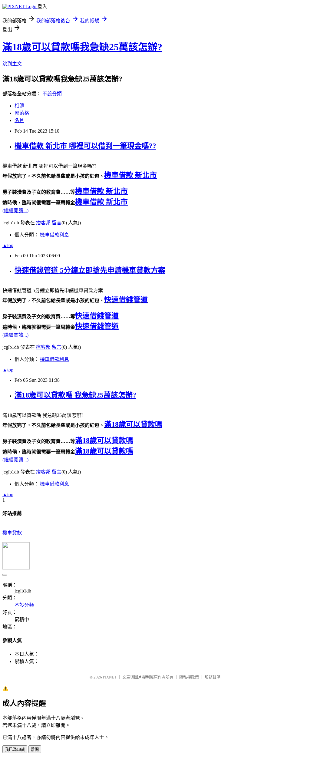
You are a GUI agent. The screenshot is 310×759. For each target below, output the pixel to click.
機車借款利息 (54, 234)
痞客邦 (43, 222)
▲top (7, 245)
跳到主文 (12, 63)
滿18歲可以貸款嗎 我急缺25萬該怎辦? (75, 395)
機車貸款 (12, 532)
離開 (35, 749)
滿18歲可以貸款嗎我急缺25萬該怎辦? (82, 46)
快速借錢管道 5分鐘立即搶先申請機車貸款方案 (90, 270)
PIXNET (110, 677)
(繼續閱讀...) (15, 210)
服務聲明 (212, 677)
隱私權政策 (189, 677)
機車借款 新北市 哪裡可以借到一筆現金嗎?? (85, 146)
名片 (19, 120)
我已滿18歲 (15, 749)
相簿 (19, 105)
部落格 (22, 113)
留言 (56, 222)
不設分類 (52, 93)
